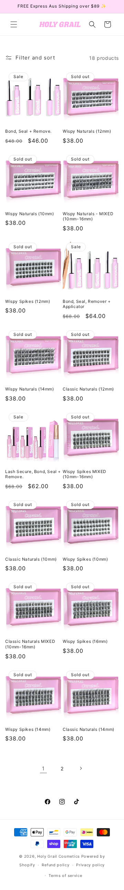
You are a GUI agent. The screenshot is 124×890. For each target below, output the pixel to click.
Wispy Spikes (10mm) (85, 559)
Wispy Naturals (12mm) (87, 131)
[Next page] (80, 768)
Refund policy (55, 864)
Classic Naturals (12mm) (88, 389)
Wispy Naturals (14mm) (29, 389)
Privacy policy (90, 864)
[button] (13, 24)
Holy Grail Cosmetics (59, 856)
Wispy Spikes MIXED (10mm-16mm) (84, 474)
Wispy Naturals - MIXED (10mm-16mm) (88, 216)
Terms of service (65, 875)
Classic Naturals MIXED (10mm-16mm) (30, 644)
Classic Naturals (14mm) (88, 729)
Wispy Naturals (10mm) (29, 213)
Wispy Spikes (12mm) (27, 301)
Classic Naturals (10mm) (31, 559)
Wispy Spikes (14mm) (27, 729)
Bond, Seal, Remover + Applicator (87, 304)
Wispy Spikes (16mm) (85, 641)
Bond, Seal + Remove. (28, 131)
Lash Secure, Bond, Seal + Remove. (33, 474)
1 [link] (43, 768)
